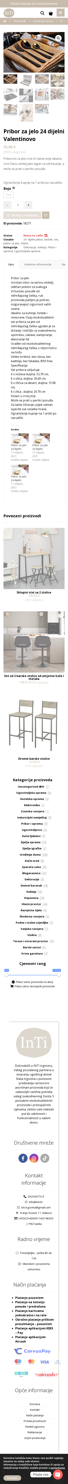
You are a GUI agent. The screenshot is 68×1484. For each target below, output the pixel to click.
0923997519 (36, 1196)
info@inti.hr (36, 1202)
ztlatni (24, 243)
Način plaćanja (35, 1415)
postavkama (58, 1468)
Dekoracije (29, 247)
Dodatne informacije (37, 264)
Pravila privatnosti (35, 1421)
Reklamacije (34, 1432)
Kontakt (35, 1409)
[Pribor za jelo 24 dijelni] (20, 438)
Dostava (35, 1404)
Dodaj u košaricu (24, 215)
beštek (48, 239)
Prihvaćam (12, 1478)
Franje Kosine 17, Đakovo (36, 1213)
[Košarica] (51, 13)
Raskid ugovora (34, 1426)
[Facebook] (23, 1158)
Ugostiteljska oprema (27, 251)
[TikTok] (44, 1158)
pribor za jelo (11, 243)
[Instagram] (33, 1158)
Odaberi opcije (18, 690)
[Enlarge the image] (58, 38)
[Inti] (4, 21)
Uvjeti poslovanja (35, 1438)
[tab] (11, 264)
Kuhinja (42, 247)
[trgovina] (8, 12)
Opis (11, 264)
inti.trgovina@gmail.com (36, 1207)
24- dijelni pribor (33, 239)
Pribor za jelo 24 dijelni (18, 447)
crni (56, 239)
